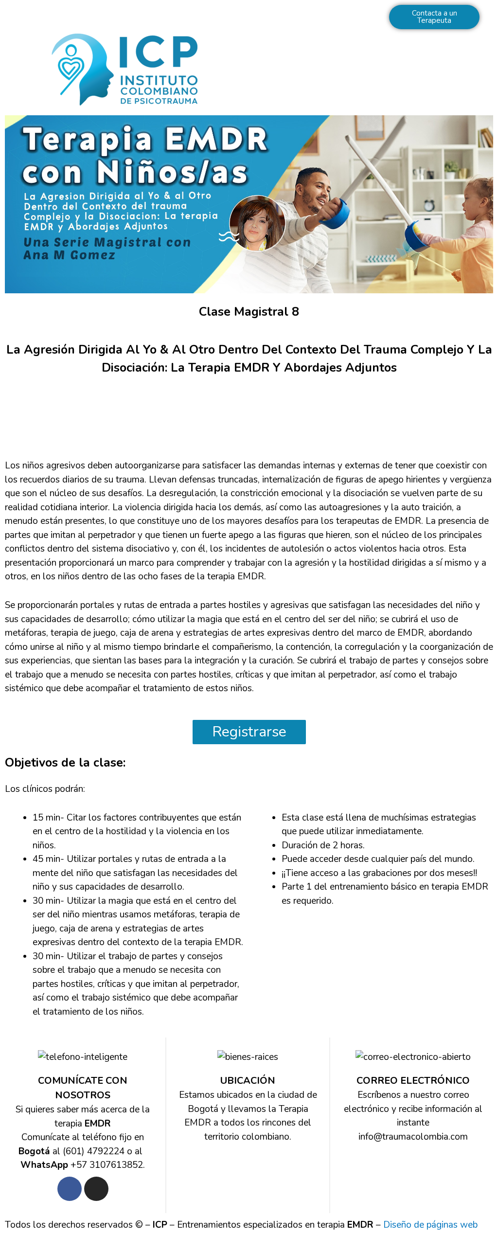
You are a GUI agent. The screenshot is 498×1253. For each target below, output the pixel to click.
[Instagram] (96, 1189)
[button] (373, 69)
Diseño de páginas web (430, 1224)
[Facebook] (69, 1189)
